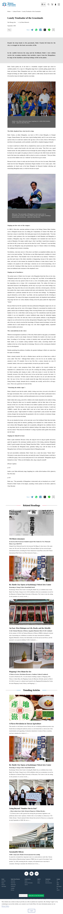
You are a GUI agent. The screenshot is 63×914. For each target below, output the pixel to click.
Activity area (3, 884)
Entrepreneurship (13, 884)
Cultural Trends (17, 11)
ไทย (57, 888)
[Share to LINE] (49, 29)
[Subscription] (52, 4)
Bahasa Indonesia (59, 886)
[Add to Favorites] (53, 29)
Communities (12, 888)
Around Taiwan (13, 886)
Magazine (3, 882)
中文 (9, 30)
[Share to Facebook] (40, 29)
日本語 (58, 884)
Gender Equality (4, 886)
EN (44, 4)
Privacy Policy (5, 906)
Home (9, 11)
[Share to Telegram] (31, 29)
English (58, 882)
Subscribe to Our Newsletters (29, 882)
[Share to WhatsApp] (36, 29)
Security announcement (48, 882)
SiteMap (38, 882)
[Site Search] (48, 4)
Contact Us (26, 884)
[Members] (55, 4)
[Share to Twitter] (44, 29)
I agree (31, 910)
